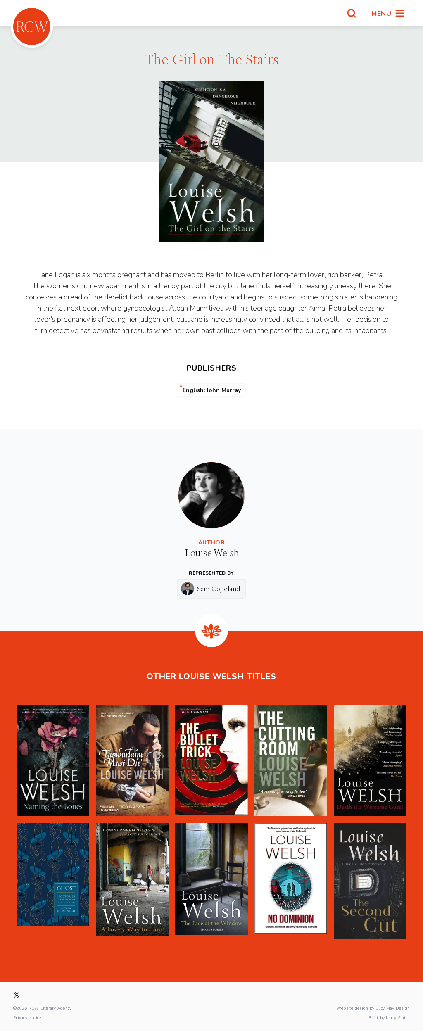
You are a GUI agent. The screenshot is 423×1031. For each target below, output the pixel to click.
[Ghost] (53, 881)
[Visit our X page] (16, 995)
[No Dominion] (290, 881)
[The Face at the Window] (211, 881)
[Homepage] (31, 26)
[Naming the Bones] (53, 761)
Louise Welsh (212, 553)
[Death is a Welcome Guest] (370, 761)
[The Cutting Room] (290, 761)
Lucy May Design (392, 1007)
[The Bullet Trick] (211, 761)
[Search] (351, 13)
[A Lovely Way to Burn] (132, 881)
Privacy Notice (27, 1017)
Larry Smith (398, 1017)
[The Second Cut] (370, 881)
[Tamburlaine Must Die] (132, 761)
